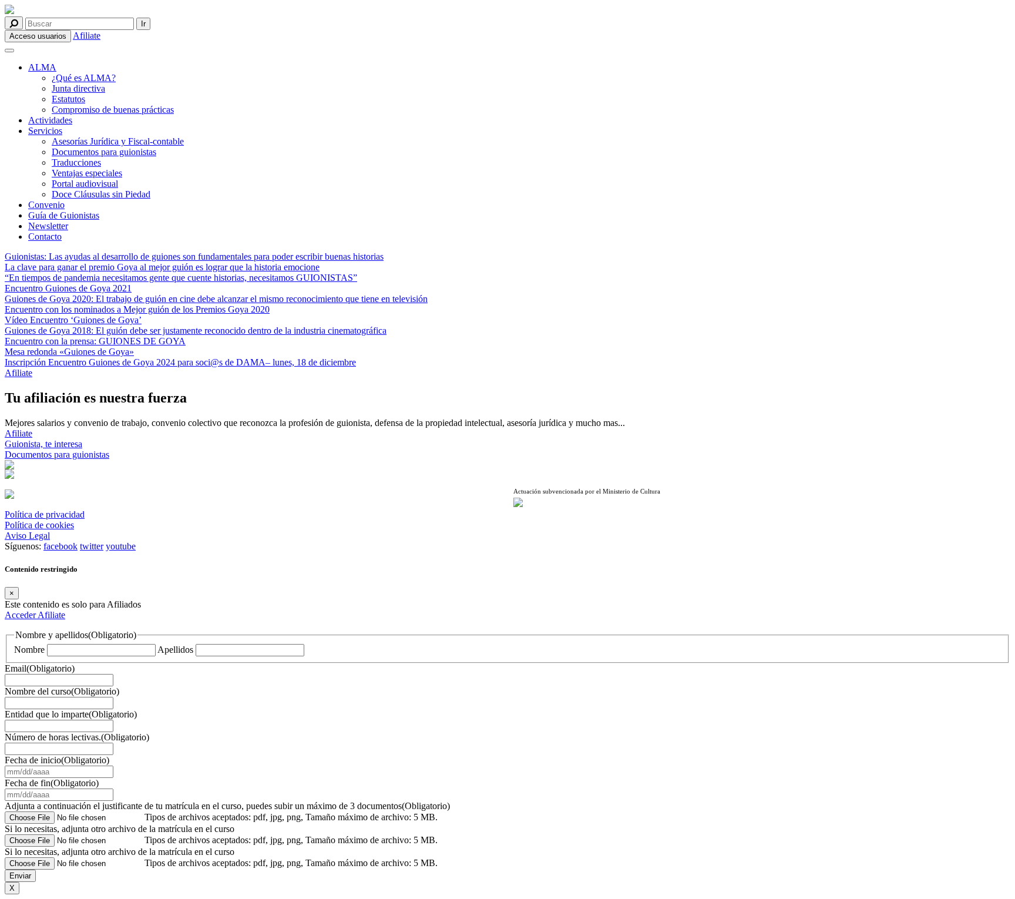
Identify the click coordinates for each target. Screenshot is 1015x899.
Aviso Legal (27, 536)
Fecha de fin (52, 783)
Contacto (45, 236)
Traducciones (76, 162)
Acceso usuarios (37, 36)
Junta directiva (78, 88)
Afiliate (86, 36)
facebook (60, 546)
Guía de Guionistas (63, 215)
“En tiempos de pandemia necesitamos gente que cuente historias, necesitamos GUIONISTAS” (181, 278)
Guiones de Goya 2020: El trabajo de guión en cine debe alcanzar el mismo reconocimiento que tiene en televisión (216, 299)
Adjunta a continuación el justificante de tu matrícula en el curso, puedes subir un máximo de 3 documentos (227, 806)
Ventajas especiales (87, 173)
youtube (121, 546)
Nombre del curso (62, 691)
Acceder (21, 615)
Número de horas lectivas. (77, 737)
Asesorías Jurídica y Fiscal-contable (118, 141)
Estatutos (68, 99)
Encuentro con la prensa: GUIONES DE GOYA (95, 341)
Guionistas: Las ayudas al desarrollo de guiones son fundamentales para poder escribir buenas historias (194, 256)
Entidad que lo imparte (71, 714)
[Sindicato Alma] (253, 10)
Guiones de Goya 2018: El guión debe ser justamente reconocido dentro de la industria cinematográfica (195, 331)
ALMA (42, 67)
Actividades (50, 120)
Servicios (45, 131)
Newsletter (48, 226)
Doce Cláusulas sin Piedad (101, 194)
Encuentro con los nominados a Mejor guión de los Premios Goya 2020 (137, 309)
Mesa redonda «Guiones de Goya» (69, 352)
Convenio (46, 205)
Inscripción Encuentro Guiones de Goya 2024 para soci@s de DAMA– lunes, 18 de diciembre (180, 362)
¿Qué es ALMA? (84, 78)
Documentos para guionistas (104, 152)
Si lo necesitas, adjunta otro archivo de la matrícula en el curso (119, 829)
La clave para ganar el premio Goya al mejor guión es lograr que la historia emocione (162, 267)
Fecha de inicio (57, 760)
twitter (91, 546)
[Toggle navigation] (9, 50)
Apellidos (175, 650)
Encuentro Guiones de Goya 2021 (68, 288)
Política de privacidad (45, 514)
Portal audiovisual (85, 184)
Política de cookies (39, 525)
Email (40, 668)
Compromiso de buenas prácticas (113, 110)
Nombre (29, 650)
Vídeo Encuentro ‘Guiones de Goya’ (73, 320)
